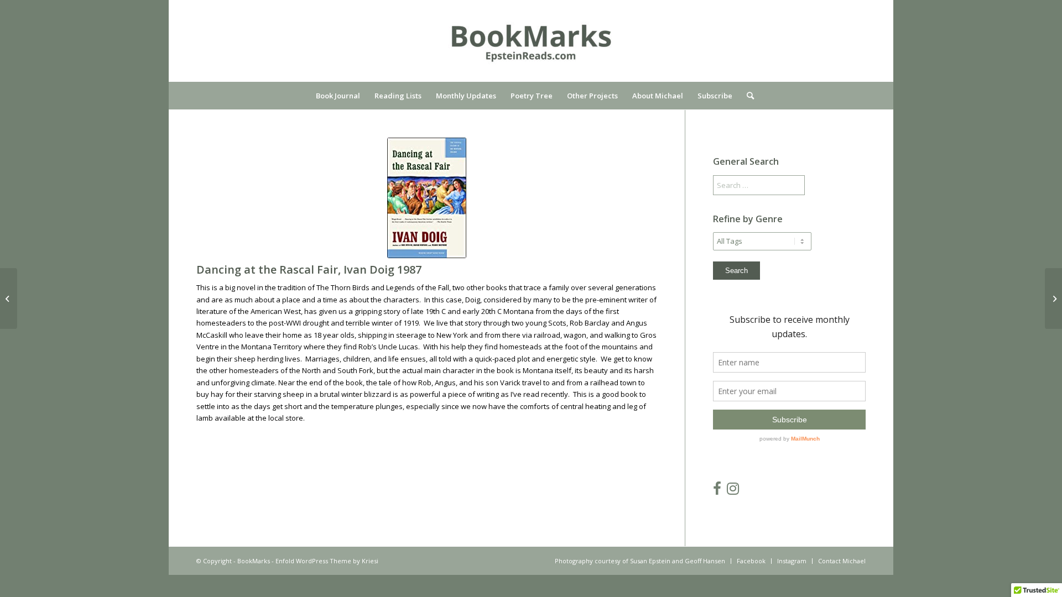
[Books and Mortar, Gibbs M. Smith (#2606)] (1053, 298)
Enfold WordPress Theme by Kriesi (326, 561)
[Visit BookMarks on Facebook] (717, 491)
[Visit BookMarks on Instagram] (733, 491)
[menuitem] (338, 95)
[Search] (747, 95)
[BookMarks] (531, 49)
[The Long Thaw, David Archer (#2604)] (8, 298)
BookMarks (253, 561)
